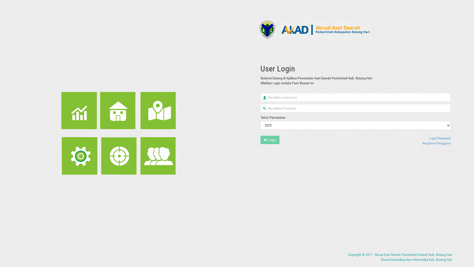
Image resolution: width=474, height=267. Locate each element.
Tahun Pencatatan (272, 117)
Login (271, 140)
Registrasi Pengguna (436, 143)
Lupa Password (440, 138)
